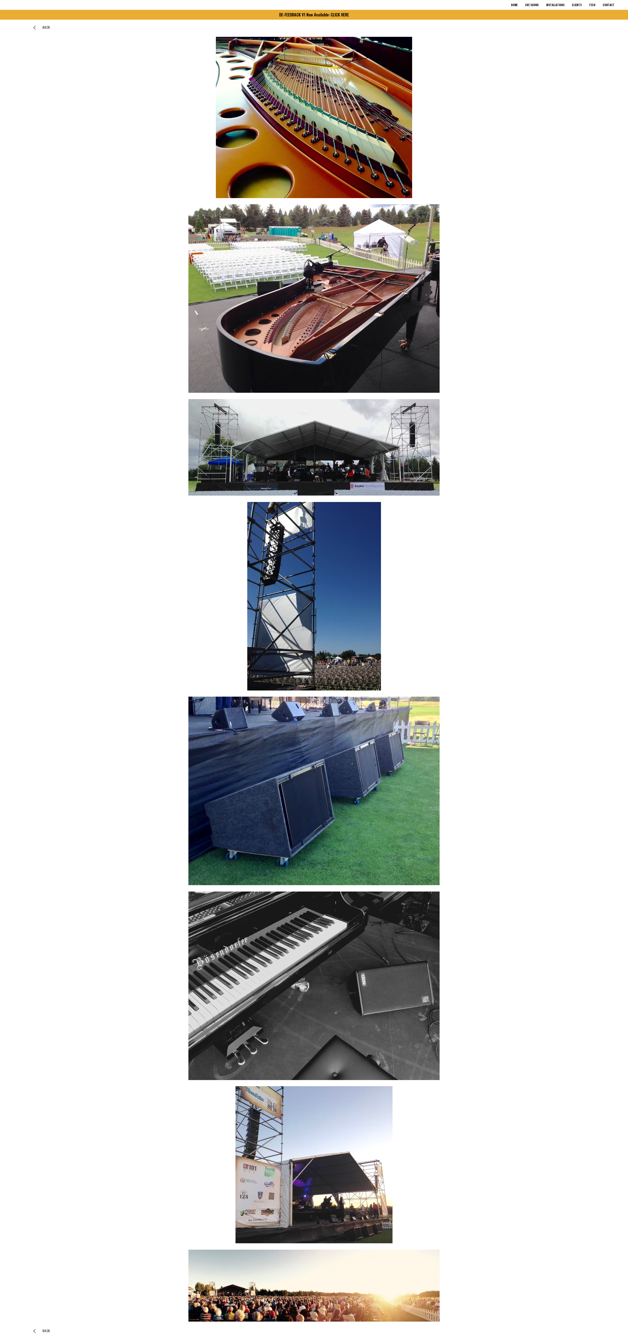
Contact (609, 5)
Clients (577, 5)
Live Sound (532, 5)
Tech (592, 5)
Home (514, 5)
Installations (555, 5)
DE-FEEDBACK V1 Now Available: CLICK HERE (314, 15)
